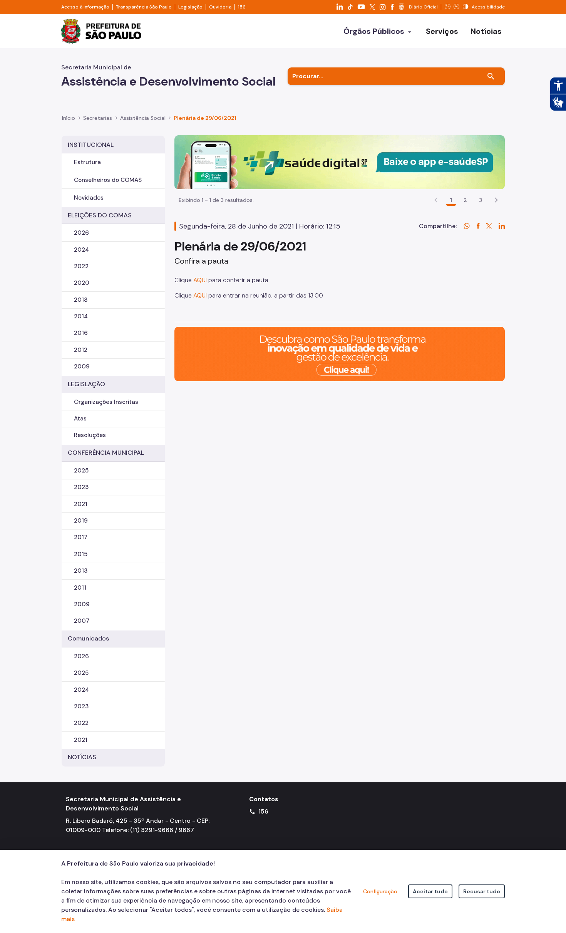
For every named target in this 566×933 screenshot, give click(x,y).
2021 (80, 504)
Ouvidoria (220, 7)
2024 (81, 250)
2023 (81, 487)
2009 (82, 366)
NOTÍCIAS (82, 757)
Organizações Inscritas (106, 402)
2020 (81, 283)
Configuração (380, 891)
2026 (81, 233)
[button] (496, 200)
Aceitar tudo (430, 891)
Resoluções (90, 435)
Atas (80, 418)
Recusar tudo (481, 891)
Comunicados (88, 638)
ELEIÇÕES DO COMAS (100, 215)
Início (68, 117)
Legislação (190, 7)
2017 (80, 537)
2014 (81, 316)
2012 (80, 350)
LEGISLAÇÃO (86, 384)
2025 (81, 470)
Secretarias (97, 117)
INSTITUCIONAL (91, 145)
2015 (80, 554)
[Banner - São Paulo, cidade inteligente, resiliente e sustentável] (339, 354)
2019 (81, 520)
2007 (81, 621)
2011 (80, 588)
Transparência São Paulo (144, 7)
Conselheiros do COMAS (108, 180)
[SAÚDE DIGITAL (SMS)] (339, 162)
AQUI (200, 280)
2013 (80, 571)
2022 (81, 266)
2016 (81, 333)
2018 (81, 300)
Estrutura (87, 162)
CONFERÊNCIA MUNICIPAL (106, 453)
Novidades (89, 198)
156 (242, 7)
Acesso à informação (85, 7)
